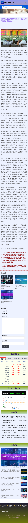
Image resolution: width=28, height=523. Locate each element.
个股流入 (14, 359)
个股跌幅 (9, 359)
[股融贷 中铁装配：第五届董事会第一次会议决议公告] (24, 496)
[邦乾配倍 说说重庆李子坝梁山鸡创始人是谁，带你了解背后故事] (24, 478)
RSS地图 (17, 515)
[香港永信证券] (8, 2)
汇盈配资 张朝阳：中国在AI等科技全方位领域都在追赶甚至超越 (10, 484)
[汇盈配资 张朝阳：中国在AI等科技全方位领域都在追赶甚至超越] (24, 484)
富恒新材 (7, 368)
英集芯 (7, 375)
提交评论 (6, 347)
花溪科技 (7, 366)
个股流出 (20, 359)
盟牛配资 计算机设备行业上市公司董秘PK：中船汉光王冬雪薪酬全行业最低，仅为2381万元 (14, 426)
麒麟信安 (7, 370)
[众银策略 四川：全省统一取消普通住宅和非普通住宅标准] (7, 294)
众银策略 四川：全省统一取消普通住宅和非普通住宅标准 (14, 467)
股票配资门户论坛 (25, 505)
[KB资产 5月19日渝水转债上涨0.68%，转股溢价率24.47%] (21, 280)
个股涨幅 (3, 359)
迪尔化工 (7, 377)
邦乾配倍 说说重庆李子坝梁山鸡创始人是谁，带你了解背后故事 (10, 478)
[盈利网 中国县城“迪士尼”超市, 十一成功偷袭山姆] (24, 490)
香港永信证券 (4, 505)
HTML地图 (22, 515)
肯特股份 (7, 379)
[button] (2, 400)
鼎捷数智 (7, 372)
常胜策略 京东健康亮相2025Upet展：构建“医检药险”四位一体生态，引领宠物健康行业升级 (14, 436)
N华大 (7, 364)
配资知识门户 (11, 505)
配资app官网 (17, 505)
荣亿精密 (7, 381)
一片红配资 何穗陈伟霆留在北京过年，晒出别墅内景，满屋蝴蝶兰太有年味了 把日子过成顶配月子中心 (13, 266)
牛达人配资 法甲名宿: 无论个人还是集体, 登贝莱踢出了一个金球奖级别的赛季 (10, 471)
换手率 (25, 359)
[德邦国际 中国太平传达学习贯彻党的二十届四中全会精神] (7, 280)
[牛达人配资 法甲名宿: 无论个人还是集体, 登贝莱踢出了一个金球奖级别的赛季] (24, 471)
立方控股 (7, 383)
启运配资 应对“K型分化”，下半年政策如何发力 (14, 417)
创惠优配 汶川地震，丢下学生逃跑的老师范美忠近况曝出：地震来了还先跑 (14, 431)
